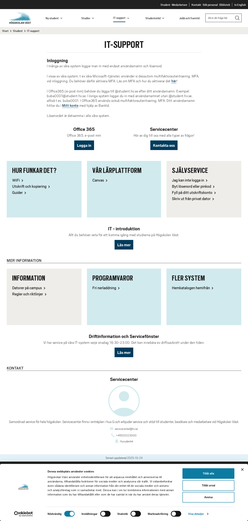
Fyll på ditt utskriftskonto (192, 192)
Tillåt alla (208, 473)
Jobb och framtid (189, 18)
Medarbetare (179, 5)
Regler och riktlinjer (28, 293)
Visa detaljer (196, 513)
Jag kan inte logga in (188, 180)
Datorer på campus (27, 287)
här (173, 80)
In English (240, 5)
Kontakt (196, 5)
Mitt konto (70, 105)
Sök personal (210, 5)
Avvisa (208, 497)
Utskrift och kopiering (29, 186)
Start (5, 31)
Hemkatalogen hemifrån (191, 287)
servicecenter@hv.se (126, 429)
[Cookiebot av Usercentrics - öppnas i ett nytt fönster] (23, 514)
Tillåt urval (208, 485)
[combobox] (223, 18)
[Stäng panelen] (242, 469)
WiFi (16, 180)
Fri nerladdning (104, 287)
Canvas (98, 180)
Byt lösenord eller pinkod (192, 186)
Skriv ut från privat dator (191, 198)
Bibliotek (224, 5)
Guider (17, 192)
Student (165, 5)
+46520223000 (126, 435)
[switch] (105, 514)
